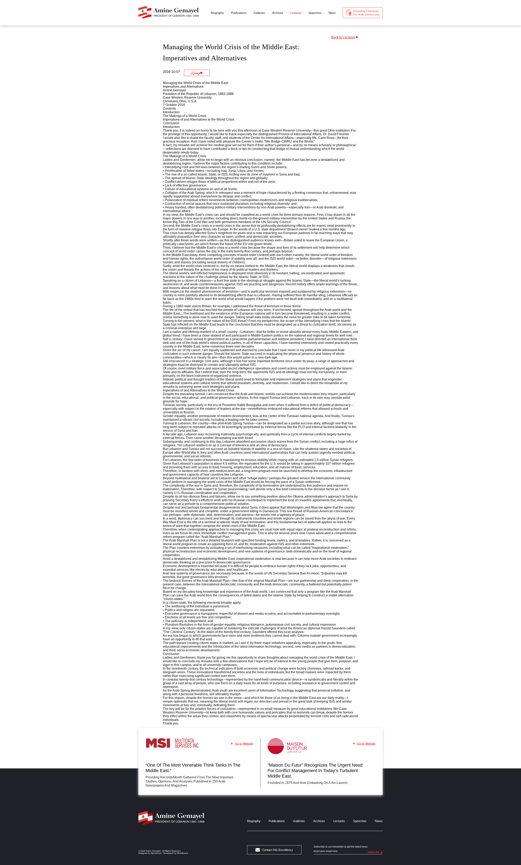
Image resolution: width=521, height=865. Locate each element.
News (332, 12)
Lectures (295, 12)
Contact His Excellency (277, 850)
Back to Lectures (343, 37)
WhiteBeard (182, 853)
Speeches (315, 12)
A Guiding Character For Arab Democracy (366, 12)
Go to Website (244, 743)
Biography (217, 12)
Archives (277, 12)
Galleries (259, 12)
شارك (194, 73)
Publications (238, 12)
